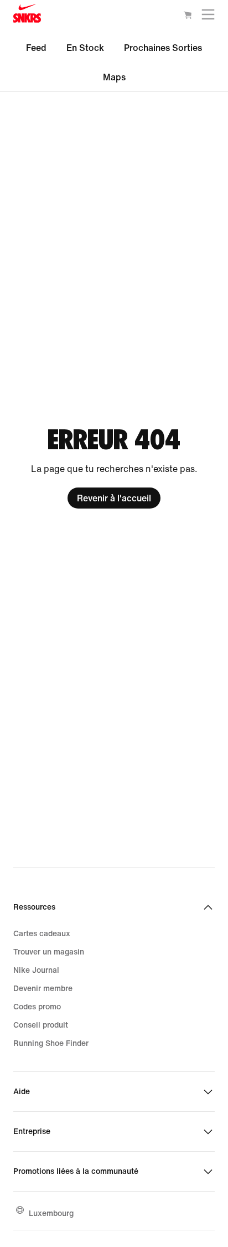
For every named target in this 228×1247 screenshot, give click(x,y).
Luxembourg (51, 1213)
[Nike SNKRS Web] (27, 16)
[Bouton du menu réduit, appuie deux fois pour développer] (208, 17)
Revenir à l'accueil (114, 498)
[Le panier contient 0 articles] (187, 16)
